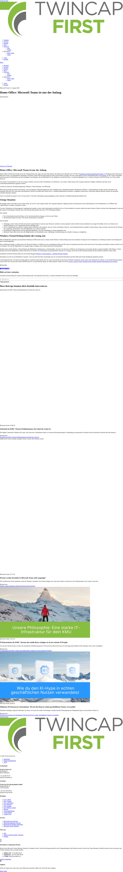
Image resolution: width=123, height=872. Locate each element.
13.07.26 (12, 639)
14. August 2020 (14, 88)
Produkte (6, 40)
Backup (6, 809)
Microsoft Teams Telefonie (11, 826)
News (5, 45)
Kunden (6, 43)
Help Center (10, 53)
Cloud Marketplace (9, 811)
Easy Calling (7, 799)
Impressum (7, 759)
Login (5, 58)
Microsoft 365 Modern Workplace (13, 824)
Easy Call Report (8, 803)
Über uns (6, 46)
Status (9, 54)
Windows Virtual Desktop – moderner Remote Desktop (52, 254)
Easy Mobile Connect (10, 807)
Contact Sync (7, 814)
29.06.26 (12, 703)
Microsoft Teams (5, 88)
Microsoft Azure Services (11, 821)
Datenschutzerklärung (10, 760)
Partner (9, 50)
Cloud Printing (8, 812)
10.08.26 (12, 425)
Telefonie (103, 175)
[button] (19, 437)
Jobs (8, 48)
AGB (5, 762)
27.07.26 (12, 574)
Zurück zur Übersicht (6, 166)
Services (6, 41)
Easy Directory (8, 804)
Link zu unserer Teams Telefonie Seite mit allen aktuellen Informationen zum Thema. (93, 261)
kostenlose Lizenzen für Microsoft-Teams (91, 174)
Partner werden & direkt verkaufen (13, 835)
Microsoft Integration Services (12, 823)
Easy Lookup (7, 806)
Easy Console (7, 801)
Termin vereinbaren (5, 859)
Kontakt (6, 59)
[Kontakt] (0, 839)
